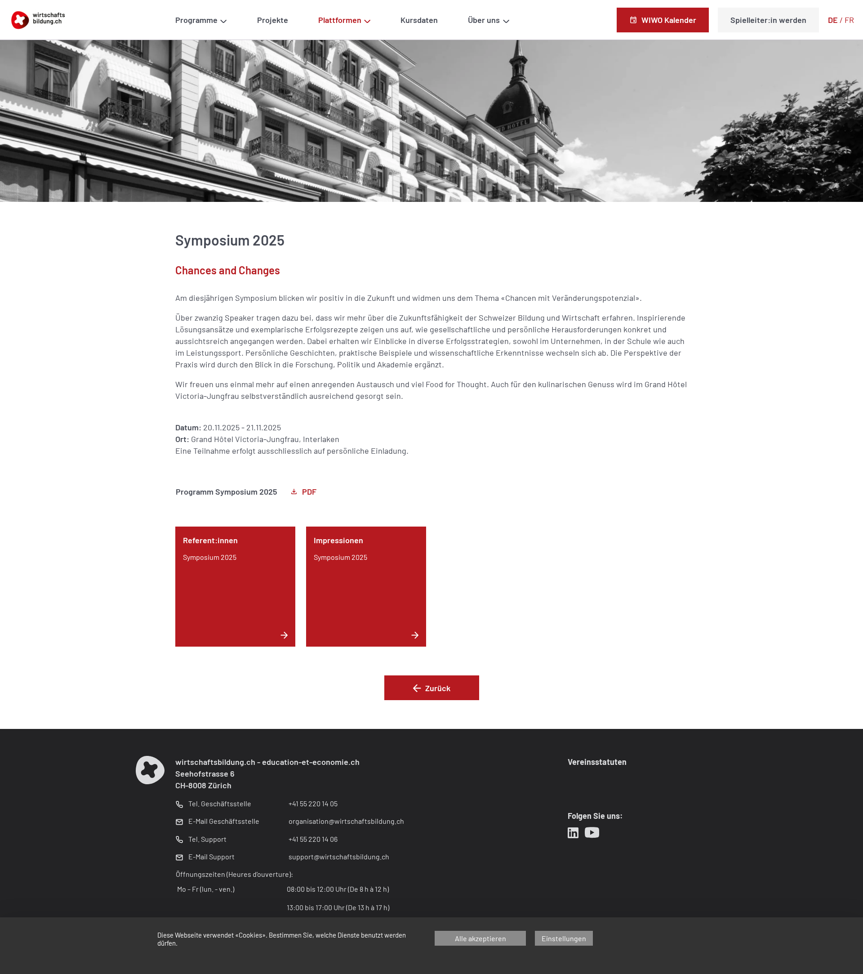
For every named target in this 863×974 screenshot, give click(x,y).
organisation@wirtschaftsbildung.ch (346, 821)
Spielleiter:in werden (768, 20)
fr (849, 20)
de (833, 20)
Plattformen (339, 20)
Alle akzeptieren (480, 938)
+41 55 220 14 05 (313, 803)
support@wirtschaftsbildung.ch (339, 856)
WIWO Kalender (668, 20)
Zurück (437, 688)
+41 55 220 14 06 (313, 839)
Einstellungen (564, 938)
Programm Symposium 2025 (226, 491)
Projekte (272, 20)
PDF (309, 491)
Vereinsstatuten (597, 762)
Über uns (484, 20)
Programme (196, 20)
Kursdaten (419, 20)
